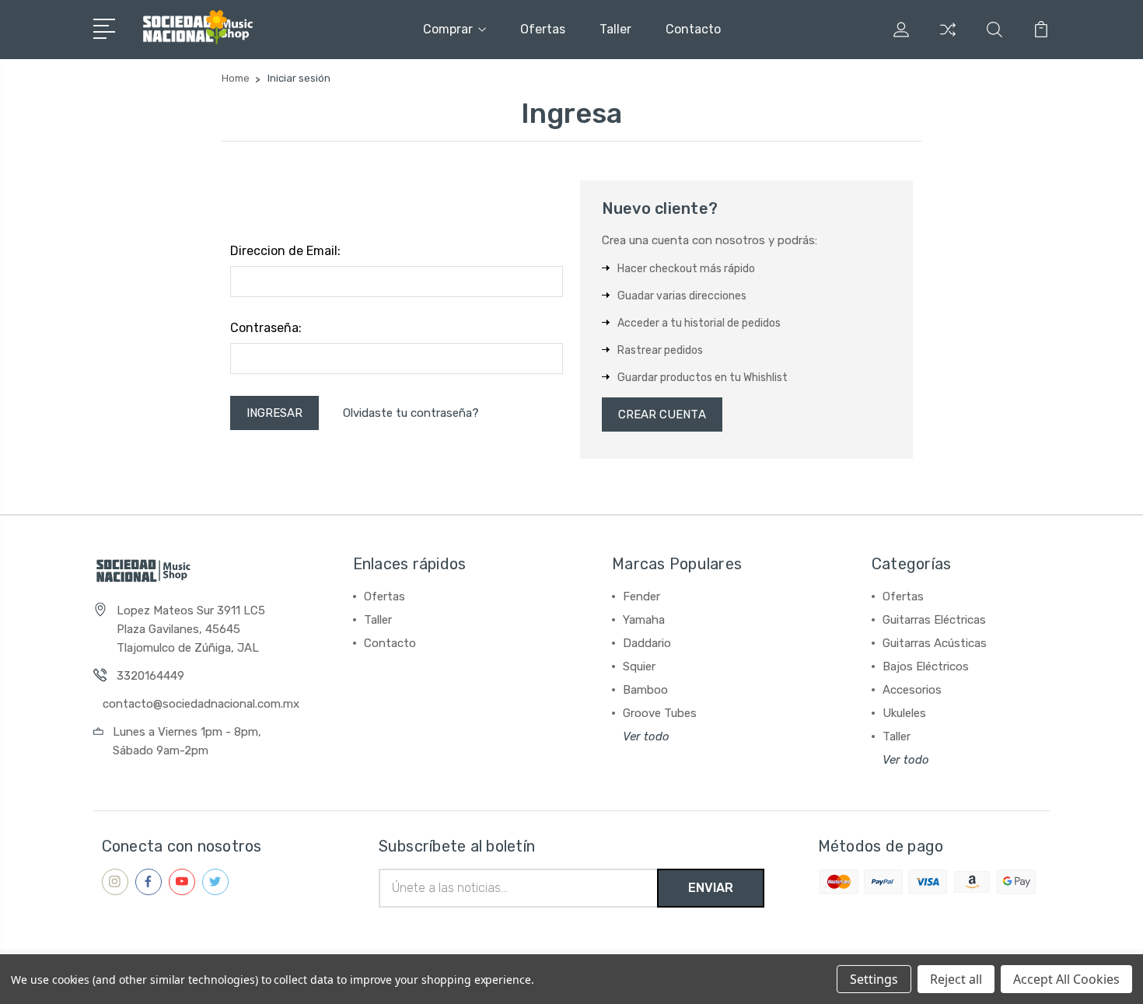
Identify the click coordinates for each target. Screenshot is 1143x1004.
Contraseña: (266, 327)
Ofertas (542, 29)
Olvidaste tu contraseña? (411, 413)
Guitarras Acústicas (935, 643)
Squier (639, 666)
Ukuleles (904, 713)
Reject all (956, 979)
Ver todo (646, 736)
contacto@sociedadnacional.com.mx (201, 704)
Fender (641, 596)
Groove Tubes (660, 713)
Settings (874, 979)
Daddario (647, 643)
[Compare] (947, 39)
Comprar (448, 29)
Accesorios (912, 690)
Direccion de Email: (285, 250)
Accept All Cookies (1066, 979)
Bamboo (645, 690)
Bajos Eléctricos (926, 666)
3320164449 (150, 676)
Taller (615, 29)
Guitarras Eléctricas (934, 620)
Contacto (693, 29)
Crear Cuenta (662, 415)
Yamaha (644, 620)
